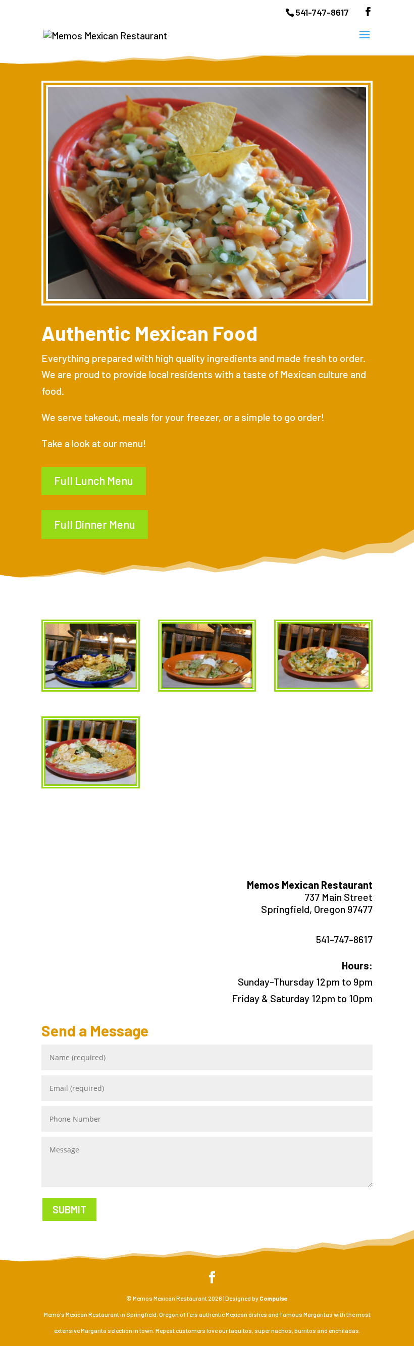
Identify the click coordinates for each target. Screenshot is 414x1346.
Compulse (274, 1298)
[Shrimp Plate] (90, 780)
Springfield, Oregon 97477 (317, 909)
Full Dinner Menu (94, 524)
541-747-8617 (322, 12)
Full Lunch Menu (93, 480)
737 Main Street (338, 897)
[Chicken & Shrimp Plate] (90, 684)
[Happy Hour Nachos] (323, 684)
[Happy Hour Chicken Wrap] (207, 684)
